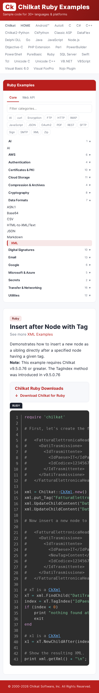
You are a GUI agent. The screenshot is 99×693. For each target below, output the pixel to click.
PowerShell (13, 54)
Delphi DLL (13, 40)
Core (13, 97)
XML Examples (40, 334)
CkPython (41, 33)
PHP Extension (39, 47)
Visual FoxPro (44, 68)
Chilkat (10, 25)
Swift (85, 54)
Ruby (51, 54)
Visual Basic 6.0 (17, 68)
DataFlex (83, 33)
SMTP (24, 132)
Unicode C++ (45, 61)
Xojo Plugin (67, 68)
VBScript (83, 61)
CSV (10, 219)
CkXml (67, 492)
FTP (49, 117)
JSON (32, 125)
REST (71, 125)
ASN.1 (11, 207)
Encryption (35, 117)
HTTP (61, 117)
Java (39, 40)
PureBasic (34, 54)
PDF (59, 125)
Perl (58, 47)
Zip (46, 132)
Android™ (42, 25)
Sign (12, 132)
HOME (25, 25)
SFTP (83, 125)
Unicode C (22, 61)
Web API (28, 97)
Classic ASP (63, 33)
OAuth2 (46, 125)
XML (36, 132)
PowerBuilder (77, 47)
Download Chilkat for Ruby (42, 395)
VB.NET (66, 61)
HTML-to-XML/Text (21, 225)
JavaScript (55, 40)
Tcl (7, 61)
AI (10, 117)
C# (78, 25)
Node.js (74, 40)
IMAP (73, 117)
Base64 (12, 213)
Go (28, 40)
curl (19, 117)
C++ (89, 25)
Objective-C (14, 47)
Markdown (15, 237)
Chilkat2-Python (17, 33)
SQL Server (68, 54)
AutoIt (59, 25)
